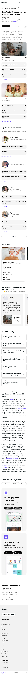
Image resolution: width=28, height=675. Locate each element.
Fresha (11, 399)
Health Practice (10, 7)
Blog (2, 626)
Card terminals (4, 640)
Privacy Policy (4, 651)
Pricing (3, 638)
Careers (3, 622)
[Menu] (25, 2)
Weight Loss (19, 7)
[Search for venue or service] (20, 2)
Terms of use (4, 656)
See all (14, 236)
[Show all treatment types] (25, 26)
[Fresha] (4, 2)
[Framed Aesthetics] (13, 264)
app (20, 431)
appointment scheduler (11, 458)
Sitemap (3, 629)
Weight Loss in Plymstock (7, 597)
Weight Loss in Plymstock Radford (9, 592)
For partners (4, 635)
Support (3, 642)
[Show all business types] (25, 483)
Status (2, 645)
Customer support (5, 624)
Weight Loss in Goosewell (7, 599)
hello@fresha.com (6, 465)
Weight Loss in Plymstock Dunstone (9, 594)
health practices (21, 408)
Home (3, 7)
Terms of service (5, 653)
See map (15, 21)
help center (4, 467)
